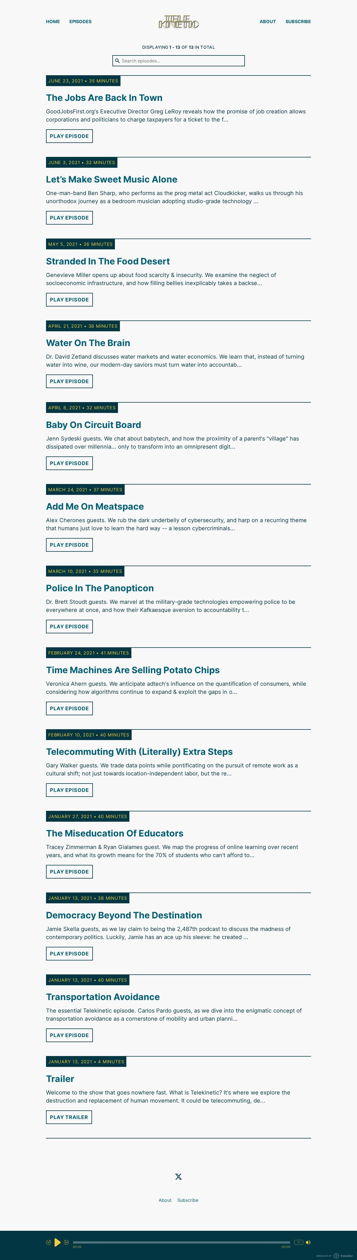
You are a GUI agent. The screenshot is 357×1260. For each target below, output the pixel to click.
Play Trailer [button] (69, 1117)
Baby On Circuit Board (93, 424)
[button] (181, 1242)
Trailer (60, 1078)
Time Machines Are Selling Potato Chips (133, 670)
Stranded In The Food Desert (108, 261)
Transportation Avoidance (103, 996)
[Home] (178, 21)
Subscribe (298, 21)
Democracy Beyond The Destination (124, 915)
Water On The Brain (88, 342)
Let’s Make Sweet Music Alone (111, 179)
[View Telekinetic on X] (178, 1176)
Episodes (80, 21)
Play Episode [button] (69, 136)
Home (53, 21)
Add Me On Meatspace (95, 506)
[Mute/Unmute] (308, 1242)
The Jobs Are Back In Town (104, 97)
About (268, 21)
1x (298, 1242)
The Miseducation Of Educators (115, 833)
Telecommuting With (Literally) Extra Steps (139, 751)
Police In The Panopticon (100, 588)
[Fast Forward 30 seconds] (66, 1242)
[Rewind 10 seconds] (48, 1242)
